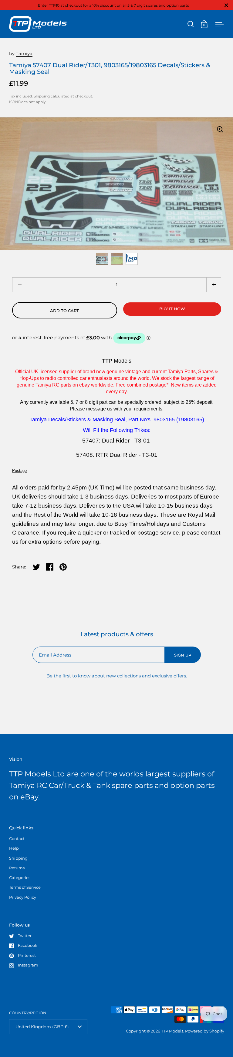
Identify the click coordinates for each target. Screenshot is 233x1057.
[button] (213, 284)
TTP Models (172, 1031)
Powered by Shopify (204, 1031)
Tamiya (24, 53)
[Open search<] (190, 24)
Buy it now (172, 308)
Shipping (42, 96)
